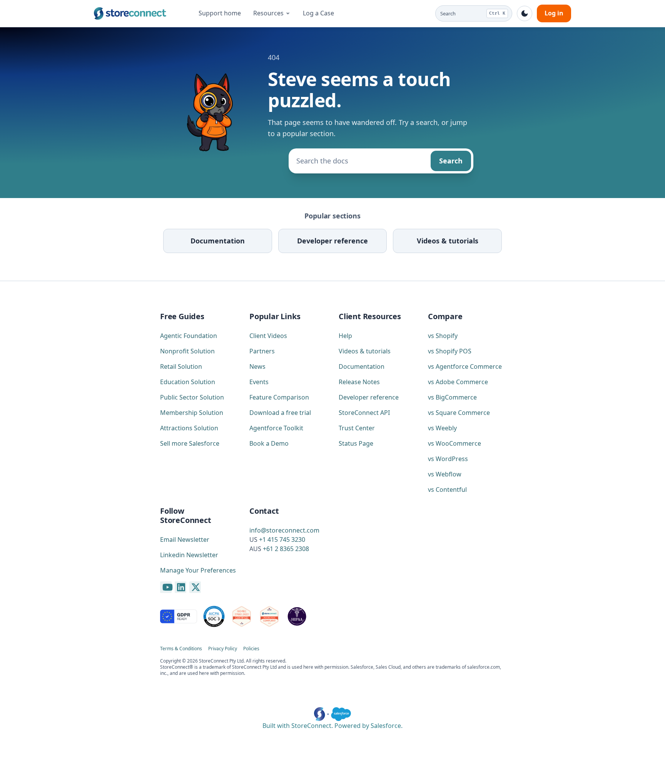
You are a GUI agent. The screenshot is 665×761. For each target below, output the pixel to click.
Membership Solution (191, 412)
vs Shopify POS (449, 351)
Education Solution (187, 382)
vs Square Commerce (459, 412)
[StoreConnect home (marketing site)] (130, 13)
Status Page (356, 443)
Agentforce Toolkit (276, 428)
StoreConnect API (364, 412)
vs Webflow (444, 474)
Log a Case (318, 13)
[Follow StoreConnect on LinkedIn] (180, 587)
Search (451, 160)
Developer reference (332, 240)
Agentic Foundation (188, 335)
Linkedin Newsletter (189, 555)
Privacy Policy (222, 649)
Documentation (217, 240)
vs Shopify (443, 335)
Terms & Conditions (181, 649)
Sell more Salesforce (189, 443)
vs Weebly (442, 428)
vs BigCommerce (452, 397)
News (257, 366)
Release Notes (359, 382)
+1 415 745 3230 (282, 539)
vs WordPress (448, 459)
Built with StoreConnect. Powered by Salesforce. (332, 725)
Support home (220, 13)
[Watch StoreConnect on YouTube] (166, 587)
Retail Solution (181, 366)
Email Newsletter (184, 539)
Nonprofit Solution (187, 351)
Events (259, 382)
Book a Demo (269, 443)
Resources (268, 13)
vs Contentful (447, 489)
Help (345, 335)
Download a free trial (280, 412)
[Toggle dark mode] (524, 13)
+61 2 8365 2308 (286, 549)
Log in (554, 13)
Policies (251, 649)
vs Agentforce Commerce (465, 366)
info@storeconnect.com (284, 530)
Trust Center (357, 428)
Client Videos (268, 335)
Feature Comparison (279, 397)
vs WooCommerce (454, 443)
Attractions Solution (189, 428)
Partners (262, 351)
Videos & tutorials (447, 240)
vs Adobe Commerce (458, 382)
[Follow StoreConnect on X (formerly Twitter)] (195, 587)
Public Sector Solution (192, 397)
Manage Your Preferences (198, 570)
